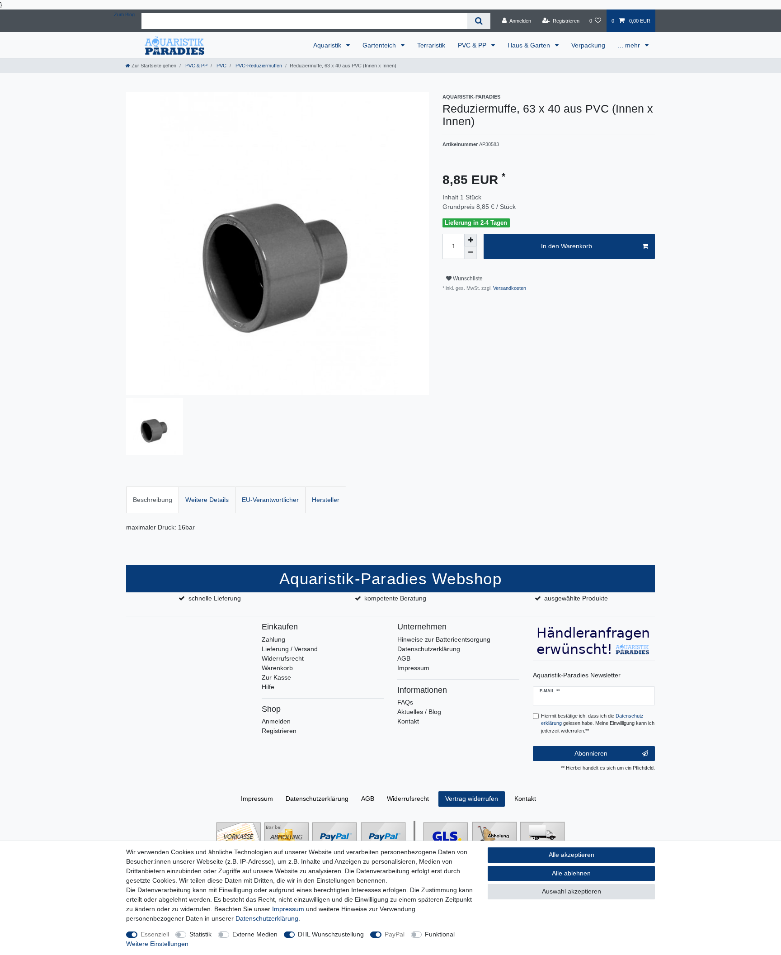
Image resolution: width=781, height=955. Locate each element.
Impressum (413, 667)
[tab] (152, 500)
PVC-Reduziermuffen (258, 65)
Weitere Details (207, 499)
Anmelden (276, 721)
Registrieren (279, 730)
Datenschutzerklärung (428, 648)
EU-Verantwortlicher (270, 499)
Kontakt (408, 721)
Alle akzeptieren (571, 854)
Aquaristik (328, 45)
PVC (220, 65)
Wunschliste (467, 278)
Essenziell (155, 934)
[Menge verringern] (470, 252)
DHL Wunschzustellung (331, 934)
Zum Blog (124, 14)
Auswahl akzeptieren (571, 891)
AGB (403, 658)
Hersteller (325, 499)
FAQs (405, 702)
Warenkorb (277, 667)
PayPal (395, 934)
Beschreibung (152, 499)
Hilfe (268, 686)
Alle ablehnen (571, 873)
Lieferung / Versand (290, 648)
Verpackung (588, 45)
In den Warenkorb (566, 246)
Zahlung (273, 639)
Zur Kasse (276, 677)
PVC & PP (473, 45)
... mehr (630, 45)
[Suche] (478, 21)
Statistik (200, 934)
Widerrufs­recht (408, 798)
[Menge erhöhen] (470, 240)
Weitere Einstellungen (157, 943)
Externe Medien (255, 934)
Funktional (440, 934)
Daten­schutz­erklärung (317, 798)
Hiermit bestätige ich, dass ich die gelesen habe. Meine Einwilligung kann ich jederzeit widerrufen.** (597, 723)
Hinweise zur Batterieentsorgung (443, 639)
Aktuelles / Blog (419, 711)
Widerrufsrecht (283, 658)
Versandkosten (509, 288)
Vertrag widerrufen (471, 798)
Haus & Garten (530, 45)
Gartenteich (380, 45)
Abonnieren (590, 753)
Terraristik (431, 45)
